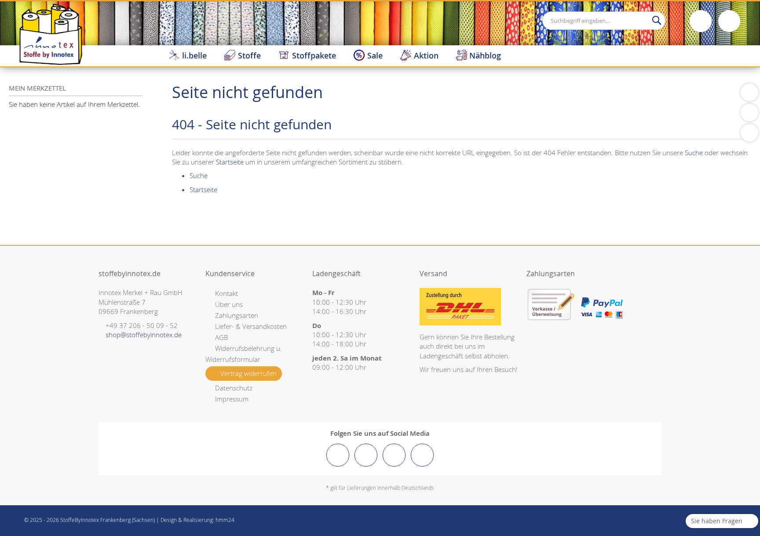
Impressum (231, 398)
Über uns (229, 304)
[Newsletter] (749, 133)
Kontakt (226, 293)
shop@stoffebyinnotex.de (144, 334)
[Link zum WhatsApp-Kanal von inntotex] (422, 455)
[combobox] (603, 20)
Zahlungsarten (236, 315)
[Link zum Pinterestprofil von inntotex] (394, 455)
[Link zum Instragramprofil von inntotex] (365, 455)
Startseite (230, 161)
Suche (694, 152)
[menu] (460, 55)
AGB (221, 337)
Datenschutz (233, 387)
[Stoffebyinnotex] (50, 33)
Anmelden (701, 21)
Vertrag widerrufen (248, 373)
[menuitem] (188, 55)
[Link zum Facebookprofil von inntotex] (337, 455)
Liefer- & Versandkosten (251, 326)
